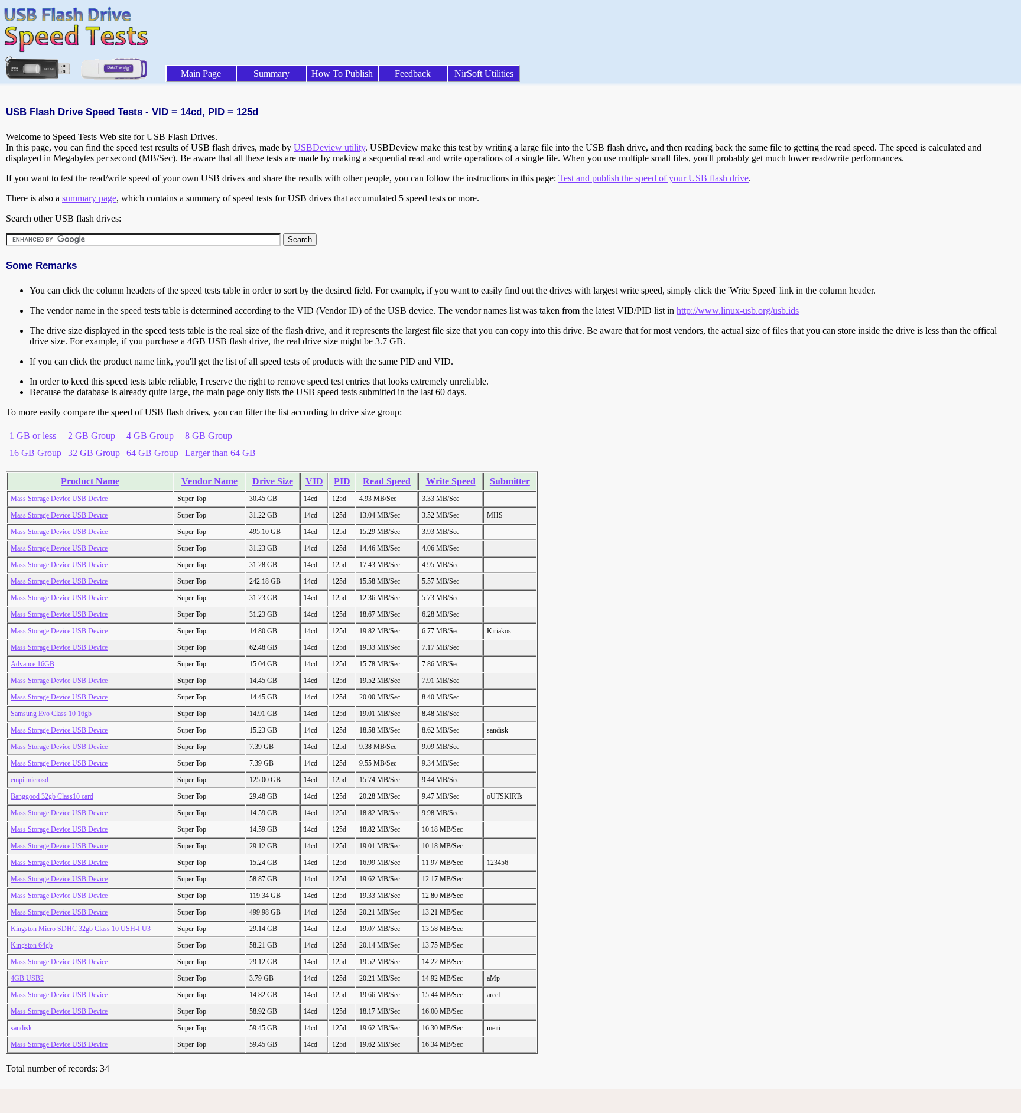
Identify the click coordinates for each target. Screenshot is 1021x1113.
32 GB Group (94, 453)
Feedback (413, 74)
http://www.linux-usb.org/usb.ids (738, 310)
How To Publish (342, 74)
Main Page (201, 74)
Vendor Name (209, 481)
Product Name (90, 481)
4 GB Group (150, 436)
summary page (89, 198)
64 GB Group (152, 453)
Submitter (510, 481)
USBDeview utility (329, 147)
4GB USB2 (27, 978)
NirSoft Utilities (483, 74)
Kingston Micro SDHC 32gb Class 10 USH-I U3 (81, 929)
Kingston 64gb (32, 945)
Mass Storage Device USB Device (59, 498)
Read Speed (387, 481)
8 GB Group (208, 436)
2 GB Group (91, 436)
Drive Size (272, 481)
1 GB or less (32, 436)
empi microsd (29, 780)
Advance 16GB (32, 664)
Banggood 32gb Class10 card (52, 796)
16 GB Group (35, 453)
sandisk (21, 1028)
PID (342, 481)
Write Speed (451, 481)
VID (314, 481)
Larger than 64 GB (220, 453)
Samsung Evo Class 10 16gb (51, 714)
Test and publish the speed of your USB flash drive (653, 178)
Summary (271, 74)
